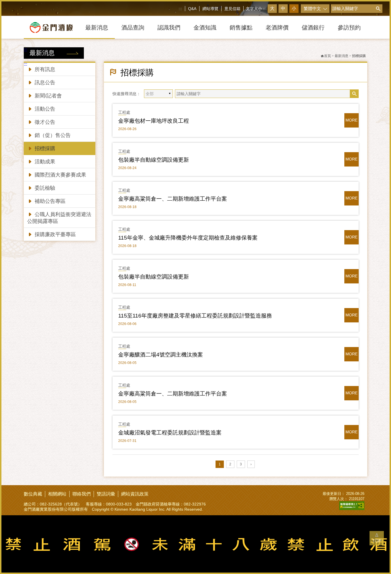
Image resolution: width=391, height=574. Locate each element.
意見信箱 (232, 8)
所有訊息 (45, 69)
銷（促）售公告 (53, 135)
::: (180, 8)
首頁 (327, 56)
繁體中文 (312, 8)
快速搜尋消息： (126, 93)
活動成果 (45, 161)
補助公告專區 (50, 201)
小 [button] (294, 8)
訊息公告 (45, 82)
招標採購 (45, 148)
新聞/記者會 (48, 96)
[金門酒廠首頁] (51, 27)
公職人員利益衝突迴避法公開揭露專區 (59, 217)
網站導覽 (210, 8)
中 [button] (283, 8)
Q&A (192, 8)
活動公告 (45, 109)
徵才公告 (45, 122)
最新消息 (341, 56)
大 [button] (272, 8)
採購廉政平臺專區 (55, 234)
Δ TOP (377, 538)
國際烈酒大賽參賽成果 (60, 175)
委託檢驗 (45, 188)
